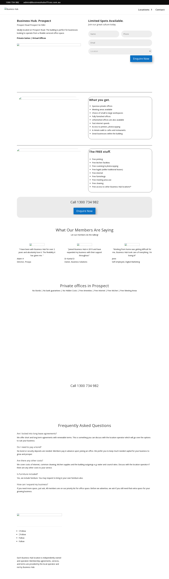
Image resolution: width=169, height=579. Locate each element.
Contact (160, 10)
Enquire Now (141, 58)
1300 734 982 (12, 2)
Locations (143, 10)
